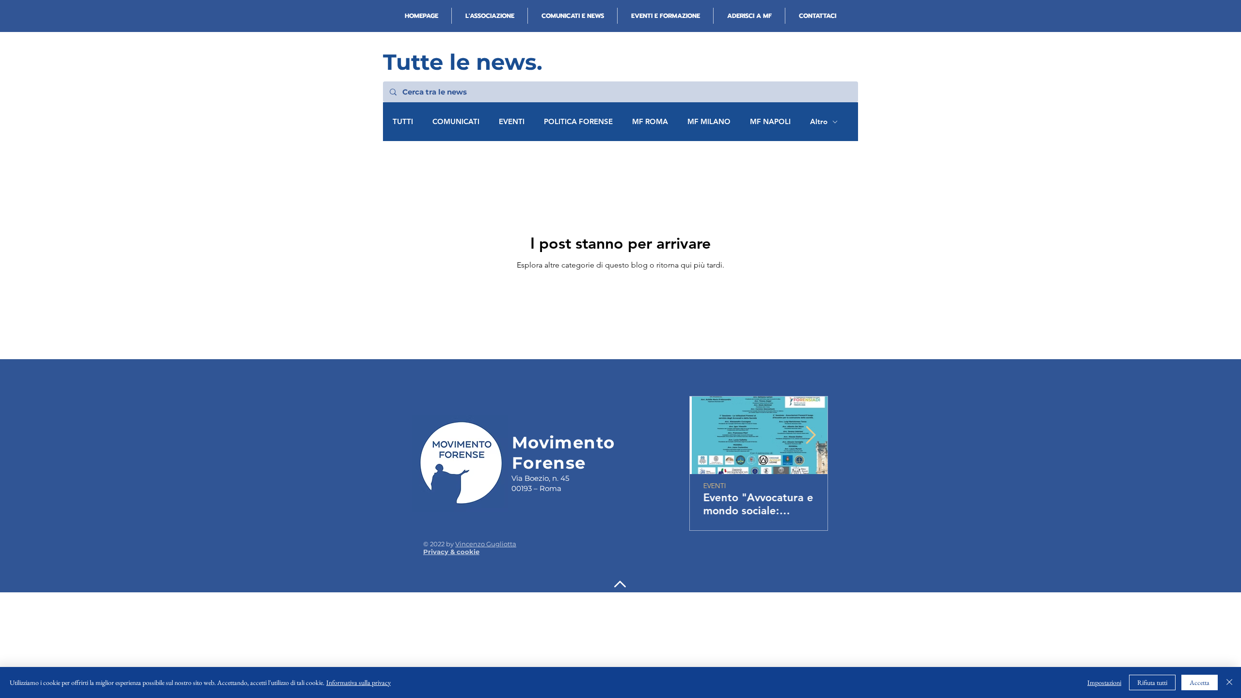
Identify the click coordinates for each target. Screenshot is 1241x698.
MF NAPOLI (770, 121)
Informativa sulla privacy (358, 682)
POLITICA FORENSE (578, 121)
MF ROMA (650, 121)
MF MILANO (709, 121)
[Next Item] (810, 435)
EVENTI (512, 121)
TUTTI (403, 121)
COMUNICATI (455, 121)
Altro (818, 121)
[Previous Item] (706, 435)
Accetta (1199, 682)
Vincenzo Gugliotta (485, 544)
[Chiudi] (1229, 682)
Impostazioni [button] (1104, 682)
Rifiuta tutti (1152, 682)
